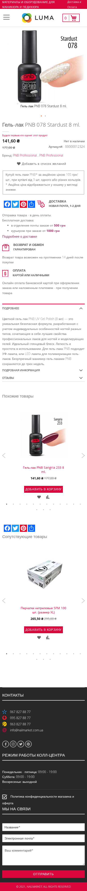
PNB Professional (25, 155)
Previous (4, 455)
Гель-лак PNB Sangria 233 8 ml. (43, 469)
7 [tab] (47, 504)
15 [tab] (50, 509)
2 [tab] (13, 504)
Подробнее (10, 308)
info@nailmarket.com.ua (26, 730)
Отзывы (8, 378)
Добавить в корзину (43, 489)
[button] (41, 116)
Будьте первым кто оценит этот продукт (25, 135)
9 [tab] (60, 504)
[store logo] (43, 18)
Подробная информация (21, 370)
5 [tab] (33, 504)
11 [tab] (73, 504)
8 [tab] (53, 504)
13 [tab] (37, 509)
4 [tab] (27, 504)
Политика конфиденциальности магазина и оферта (38, 799)
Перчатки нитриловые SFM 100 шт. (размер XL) (43, 610)
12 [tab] (80, 504)
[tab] (43, 307)
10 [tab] (67, 504)
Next (83, 455)
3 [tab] (20, 504)
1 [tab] (6, 504)
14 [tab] (43, 509)
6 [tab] (40, 504)
